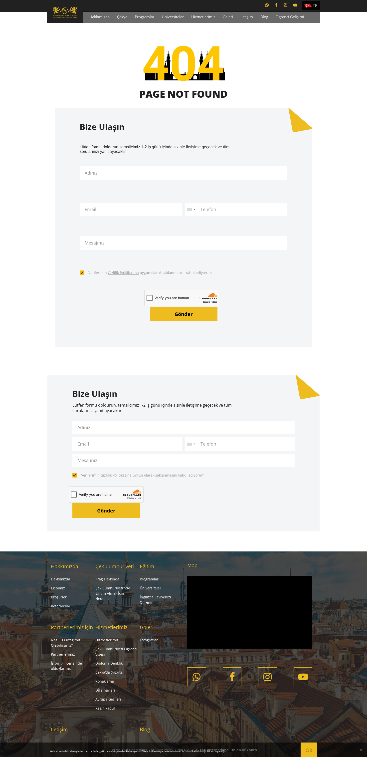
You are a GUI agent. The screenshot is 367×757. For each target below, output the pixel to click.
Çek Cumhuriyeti (114, 566)
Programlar (144, 16)
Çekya (122, 16)
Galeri (228, 16)
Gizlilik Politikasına (123, 272)
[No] (360, 749)
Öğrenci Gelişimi (290, 16)
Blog (264, 16)
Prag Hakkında (107, 579)
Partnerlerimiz (63, 654)
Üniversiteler (173, 16)
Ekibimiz (58, 588)
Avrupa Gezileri (108, 699)
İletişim (246, 16)
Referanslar (60, 606)
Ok (309, 750)
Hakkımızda (99, 16)
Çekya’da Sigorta (109, 672)
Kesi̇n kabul (105, 708)
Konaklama (104, 681)
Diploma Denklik (109, 663)
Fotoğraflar (149, 640)
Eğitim (147, 566)
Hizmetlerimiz (203, 16)
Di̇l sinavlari (105, 690)
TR (315, 5)
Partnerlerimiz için (72, 627)
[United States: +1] (190, 209)
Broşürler (59, 597)
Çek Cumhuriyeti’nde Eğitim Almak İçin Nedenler (112, 593)
